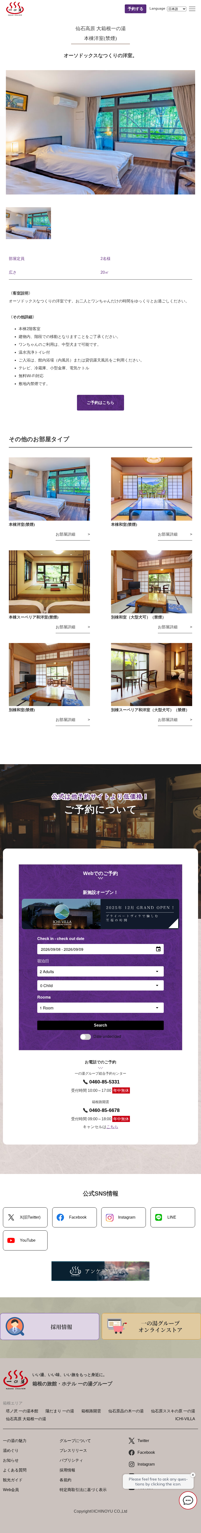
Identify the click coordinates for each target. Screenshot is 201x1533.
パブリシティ (71, 1460)
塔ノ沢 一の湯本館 (22, 1411)
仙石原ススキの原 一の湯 (173, 1411)
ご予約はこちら (100, 402)
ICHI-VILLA (185, 1419)
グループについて (75, 1441)
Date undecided (107, 1036)
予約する (135, 9)
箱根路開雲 (91, 1411)
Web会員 (11, 1490)
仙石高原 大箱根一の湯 (26, 1419)
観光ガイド (13, 1480)
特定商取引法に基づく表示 (83, 1490)
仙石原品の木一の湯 (126, 1411)
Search (100, 1025)
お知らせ (11, 1460)
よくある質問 (14, 1470)
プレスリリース (73, 1450)
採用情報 (67, 1470)
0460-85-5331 (104, 1081)
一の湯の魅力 (14, 1441)
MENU (192, 9)
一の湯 (15, 9)
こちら (112, 1127)
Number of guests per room (62, 961)
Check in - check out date (60, 938)
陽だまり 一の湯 (60, 1411)
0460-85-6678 (104, 1110)
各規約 (65, 1480)
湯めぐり (11, 1450)
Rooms (44, 997)
